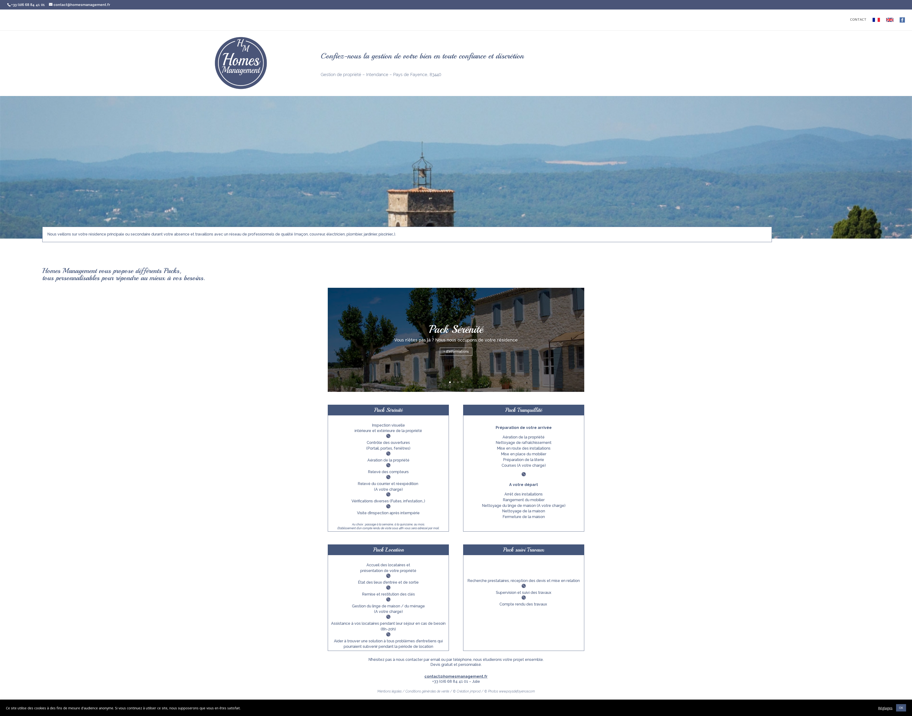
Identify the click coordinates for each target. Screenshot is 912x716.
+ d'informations (456, 351)
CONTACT (858, 20)
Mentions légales (389, 691)
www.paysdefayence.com (517, 691)
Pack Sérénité (456, 329)
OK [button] (901, 708)
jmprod (475, 691)
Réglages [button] (885, 708)
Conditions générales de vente (427, 691)
